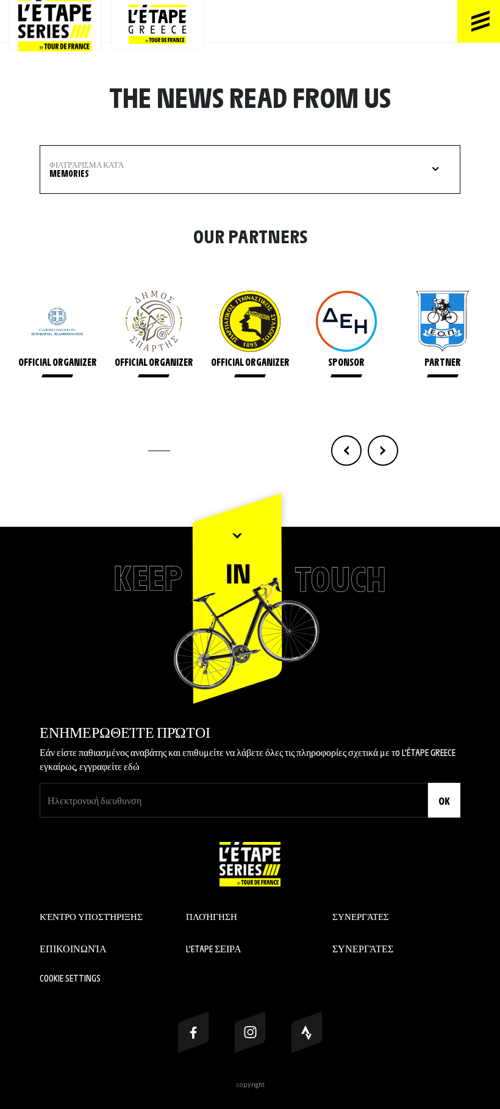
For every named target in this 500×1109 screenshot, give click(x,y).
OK (444, 800)
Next (383, 450)
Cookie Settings (70, 977)
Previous (346, 450)
